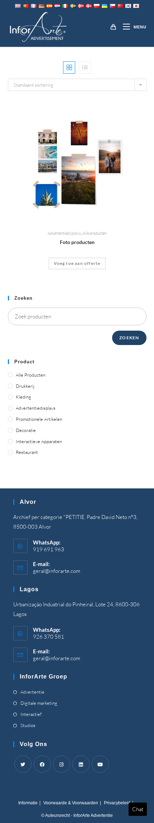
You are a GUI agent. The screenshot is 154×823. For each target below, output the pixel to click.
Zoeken (129, 337)
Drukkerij (25, 386)
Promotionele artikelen (39, 419)
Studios (27, 725)
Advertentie (32, 692)
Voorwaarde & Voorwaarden (70, 802)
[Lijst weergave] (85, 67)
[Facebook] (42, 764)
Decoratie (26, 430)
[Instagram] (61, 764)
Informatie (28, 802)
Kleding (23, 397)
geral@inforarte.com (56, 570)
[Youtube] (100, 764)
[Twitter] (23, 764)
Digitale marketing (38, 703)
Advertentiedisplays (64, 233)
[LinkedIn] (81, 764)
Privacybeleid (117, 802)
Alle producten (94, 233)
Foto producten (77, 242)
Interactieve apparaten (39, 441)
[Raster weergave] (69, 67)
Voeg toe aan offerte (77, 263)
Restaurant (27, 452)
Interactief (31, 714)
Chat (137, 809)
